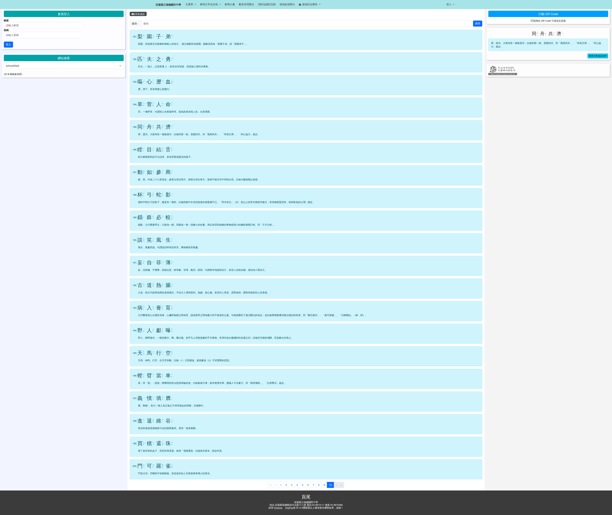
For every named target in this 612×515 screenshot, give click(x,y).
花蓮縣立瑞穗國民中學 (168, 4)
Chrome (278, 507)
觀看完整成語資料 (598, 56)
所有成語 (140, 14)
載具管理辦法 (246, 4)
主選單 (189, 4)
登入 (449, 4)
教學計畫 (230, 4)
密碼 (6, 30)
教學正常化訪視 (209, 4)
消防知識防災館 (267, 4)
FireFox (289, 507)
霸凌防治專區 (309, 4)
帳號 (6, 20)
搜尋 (477, 23)
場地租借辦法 (287, 4)
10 (331, 485)
